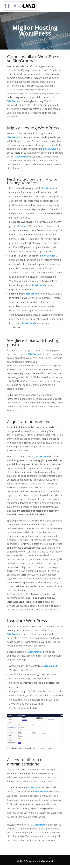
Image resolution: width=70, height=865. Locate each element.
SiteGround (13, 101)
